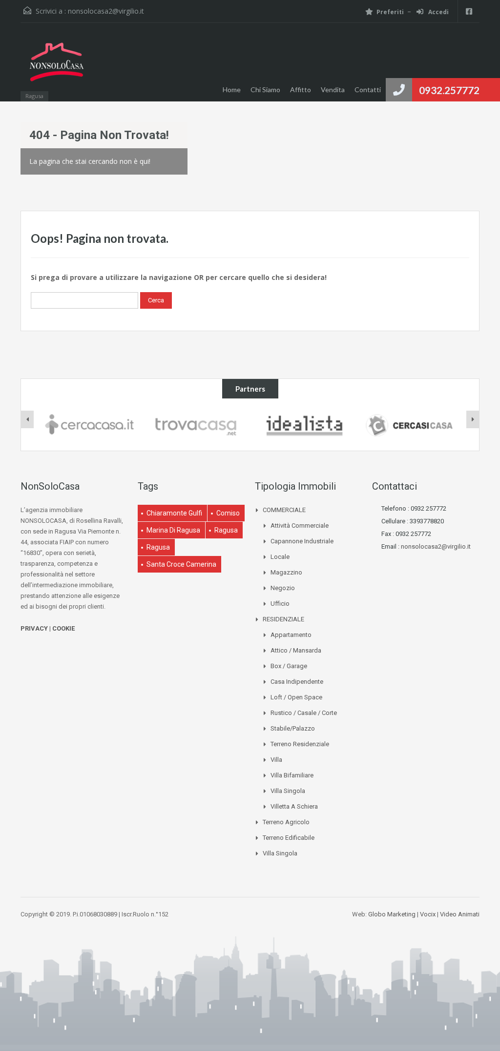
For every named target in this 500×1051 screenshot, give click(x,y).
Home (232, 89)
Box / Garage (289, 666)
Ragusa (226, 530)
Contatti (367, 89)
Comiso (228, 513)
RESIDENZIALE (283, 619)
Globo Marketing (392, 914)
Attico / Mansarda (296, 650)
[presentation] (27, 419)
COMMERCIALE (284, 510)
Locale (280, 556)
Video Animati (459, 914)
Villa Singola (288, 790)
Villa (276, 759)
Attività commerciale (300, 525)
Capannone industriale (302, 541)
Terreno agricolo (286, 822)
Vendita (333, 89)
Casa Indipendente (297, 681)
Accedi (438, 12)
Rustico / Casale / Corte (304, 712)
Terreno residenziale (300, 744)
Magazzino (286, 572)
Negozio (283, 588)
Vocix (428, 914)
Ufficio (280, 603)
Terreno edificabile (288, 837)
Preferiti (390, 12)
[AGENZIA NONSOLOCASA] (56, 67)
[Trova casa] (197, 424)
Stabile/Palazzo (293, 728)
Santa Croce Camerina (181, 564)
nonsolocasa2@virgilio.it (106, 11)
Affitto (300, 89)
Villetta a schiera (294, 806)
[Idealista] (303, 424)
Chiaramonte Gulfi (174, 513)
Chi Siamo (265, 89)
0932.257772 (449, 90)
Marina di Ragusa (173, 530)
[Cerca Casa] (91, 424)
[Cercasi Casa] (409, 424)
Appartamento (291, 634)
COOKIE (63, 628)
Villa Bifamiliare (292, 775)
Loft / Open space (296, 697)
